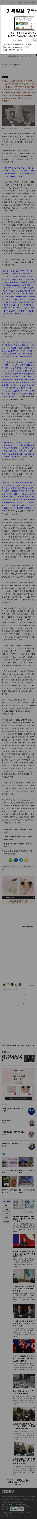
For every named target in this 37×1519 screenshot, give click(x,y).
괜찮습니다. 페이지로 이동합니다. (12, 50)
